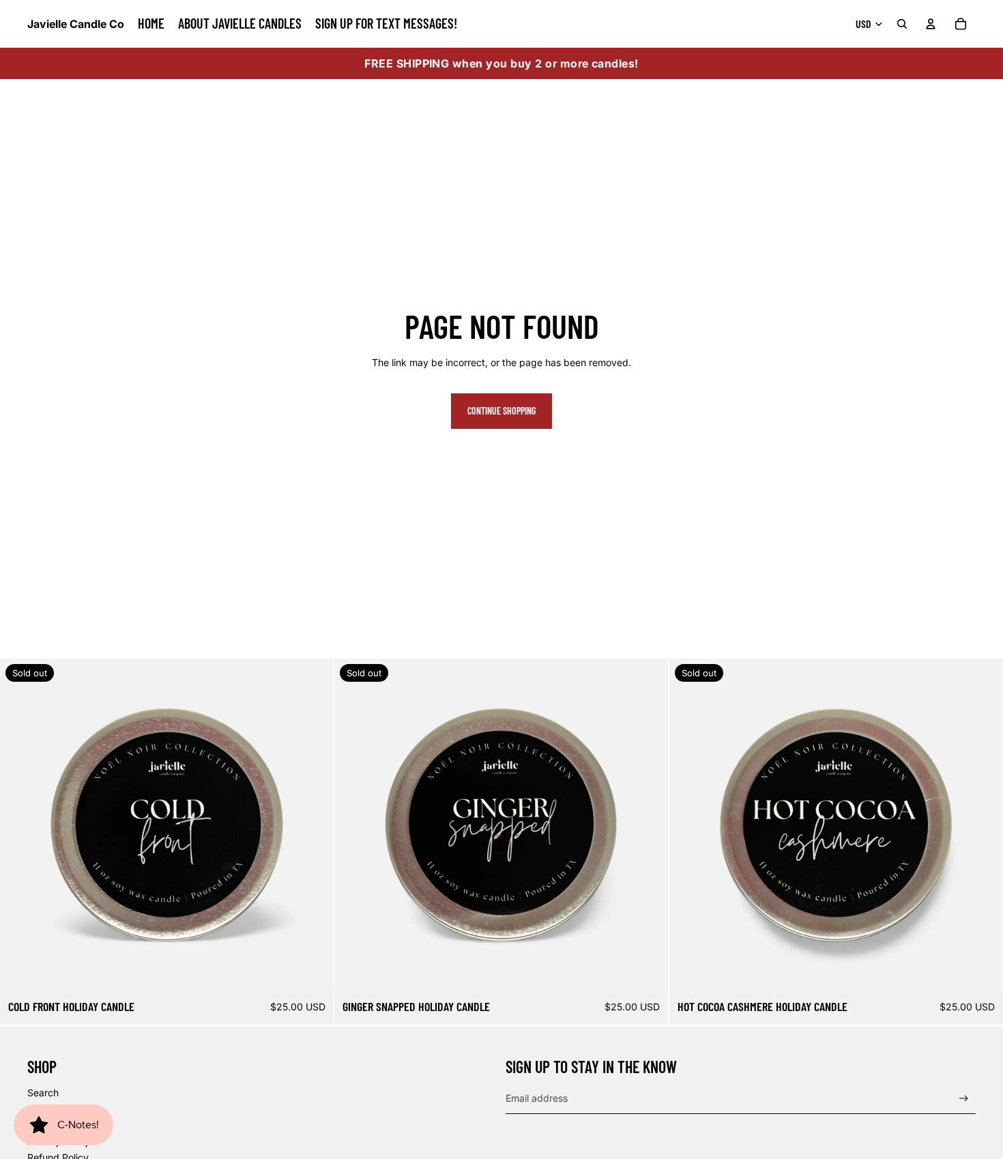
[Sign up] (964, 1099)
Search (43, 1092)
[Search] (902, 24)
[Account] (931, 24)
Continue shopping (501, 411)
